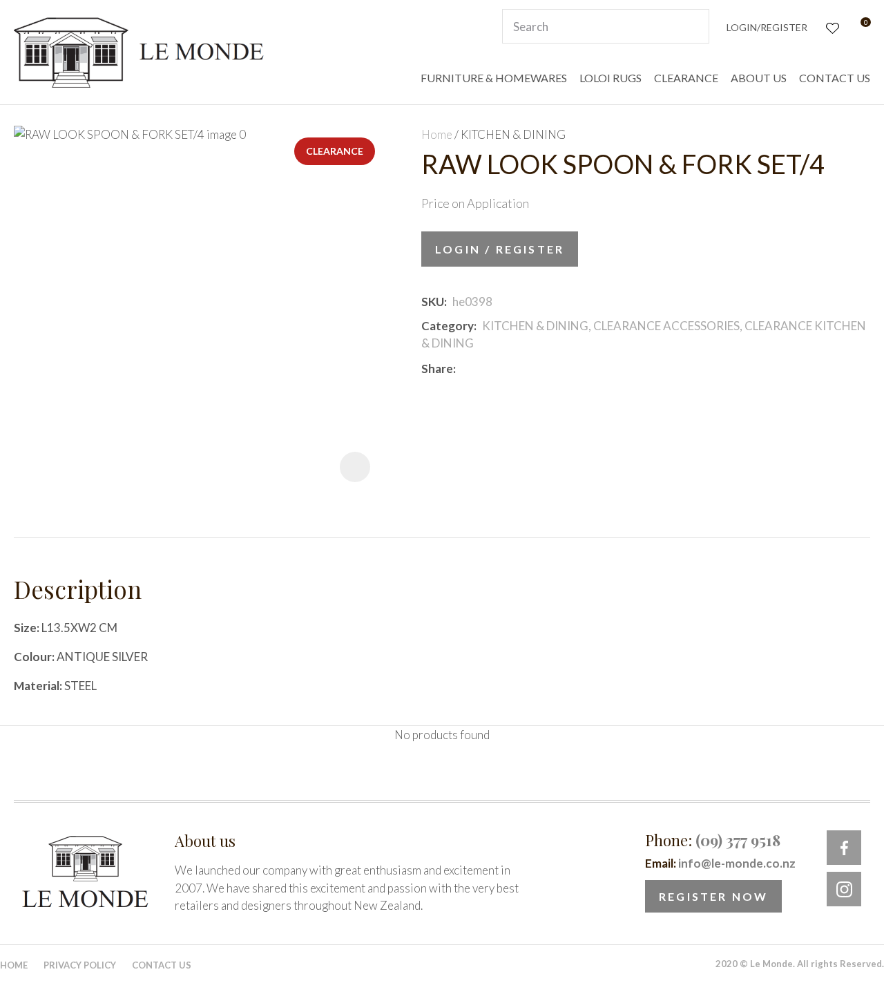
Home (436, 134)
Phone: (712, 840)
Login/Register (767, 27)
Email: (720, 863)
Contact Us (161, 965)
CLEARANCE (686, 77)
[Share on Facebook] (463, 368)
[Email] (502, 368)
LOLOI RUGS (610, 77)
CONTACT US (834, 77)
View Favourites (831, 26)
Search (692, 26)
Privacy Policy (80, 965)
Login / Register (499, 249)
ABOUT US (759, 77)
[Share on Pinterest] (523, 369)
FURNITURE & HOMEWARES (494, 77)
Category (447, 325)
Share (437, 368)
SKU (432, 301)
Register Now (713, 896)
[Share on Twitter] (481, 368)
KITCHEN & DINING (513, 134)
